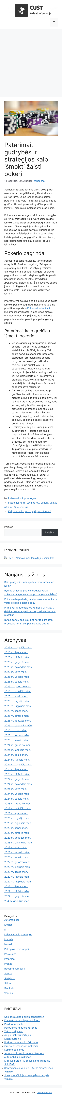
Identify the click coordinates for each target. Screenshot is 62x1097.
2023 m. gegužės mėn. (17, 837)
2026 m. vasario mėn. (17, 676)
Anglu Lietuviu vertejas (17, 1035)
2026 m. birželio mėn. (17, 657)
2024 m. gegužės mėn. (17, 779)
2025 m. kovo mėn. (15, 730)
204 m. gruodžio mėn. (17, 901)
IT (5, 929)
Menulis (8, 939)
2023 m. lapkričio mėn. (17, 808)
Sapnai (8, 973)
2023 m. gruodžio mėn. (17, 803)
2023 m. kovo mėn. (15, 847)
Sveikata (9, 988)
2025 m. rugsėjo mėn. (17, 701)
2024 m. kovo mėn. (15, 789)
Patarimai (9, 958)
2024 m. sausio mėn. (16, 798)
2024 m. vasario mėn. (17, 793)
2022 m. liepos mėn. (16, 886)
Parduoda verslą (13, 1024)
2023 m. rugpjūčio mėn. (18, 823)
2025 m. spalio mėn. (16, 696)
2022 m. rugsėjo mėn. (17, 876)
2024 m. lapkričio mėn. (17, 749)
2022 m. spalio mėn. (16, 871)
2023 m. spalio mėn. (16, 813)
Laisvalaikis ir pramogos (22, 498)
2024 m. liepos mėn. (16, 769)
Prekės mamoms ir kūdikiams (21, 1042)
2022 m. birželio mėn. (16, 891)
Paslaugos (10, 954)
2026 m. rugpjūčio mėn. (18, 647)
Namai (8, 944)
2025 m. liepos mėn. (16, 710)
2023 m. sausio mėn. (16, 857)
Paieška (8, 526)
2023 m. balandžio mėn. (18, 842)
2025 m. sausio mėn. (16, 740)
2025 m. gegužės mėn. (17, 720)
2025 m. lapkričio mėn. (17, 691)
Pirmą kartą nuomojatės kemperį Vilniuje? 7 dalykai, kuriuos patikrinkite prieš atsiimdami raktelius (30, 611)
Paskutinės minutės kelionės (20, 1027)
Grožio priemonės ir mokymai (21, 1046)
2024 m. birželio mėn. (17, 774)
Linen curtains (12, 1038)
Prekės (8, 963)
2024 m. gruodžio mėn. (17, 745)
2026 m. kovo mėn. (15, 671)
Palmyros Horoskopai (16, 949)
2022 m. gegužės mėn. (17, 896)
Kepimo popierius (14, 1049)
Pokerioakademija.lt (38, 308)
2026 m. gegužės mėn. (17, 662)
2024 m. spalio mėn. (16, 754)
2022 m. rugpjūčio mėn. (18, 881)
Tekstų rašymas (13, 1031)
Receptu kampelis (14, 968)
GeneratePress (44, 1092)
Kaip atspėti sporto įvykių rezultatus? (29, 511)
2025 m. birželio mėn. (16, 715)
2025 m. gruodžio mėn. (17, 686)
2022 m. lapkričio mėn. (17, 867)
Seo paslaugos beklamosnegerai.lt (24, 1016)
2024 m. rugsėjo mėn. (17, 759)
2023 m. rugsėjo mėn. (17, 818)
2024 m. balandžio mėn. (18, 784)
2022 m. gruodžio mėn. (17, 862)
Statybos (9, 978)
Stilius (7, 983)
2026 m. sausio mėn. (16, 681)
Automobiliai (11, 919)
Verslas (8, 993)
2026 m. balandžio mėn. (18, 667)
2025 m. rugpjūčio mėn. (18, 706)
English (8, 924)
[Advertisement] (31, 62)
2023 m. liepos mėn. (16, 828)
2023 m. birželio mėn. (17, 832)
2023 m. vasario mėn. (17, 852)
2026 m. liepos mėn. (16, 652)
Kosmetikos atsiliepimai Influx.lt (22, 1020)
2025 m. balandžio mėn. (18, 725)
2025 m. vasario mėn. (16, 735)
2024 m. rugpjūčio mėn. (18, 764)
